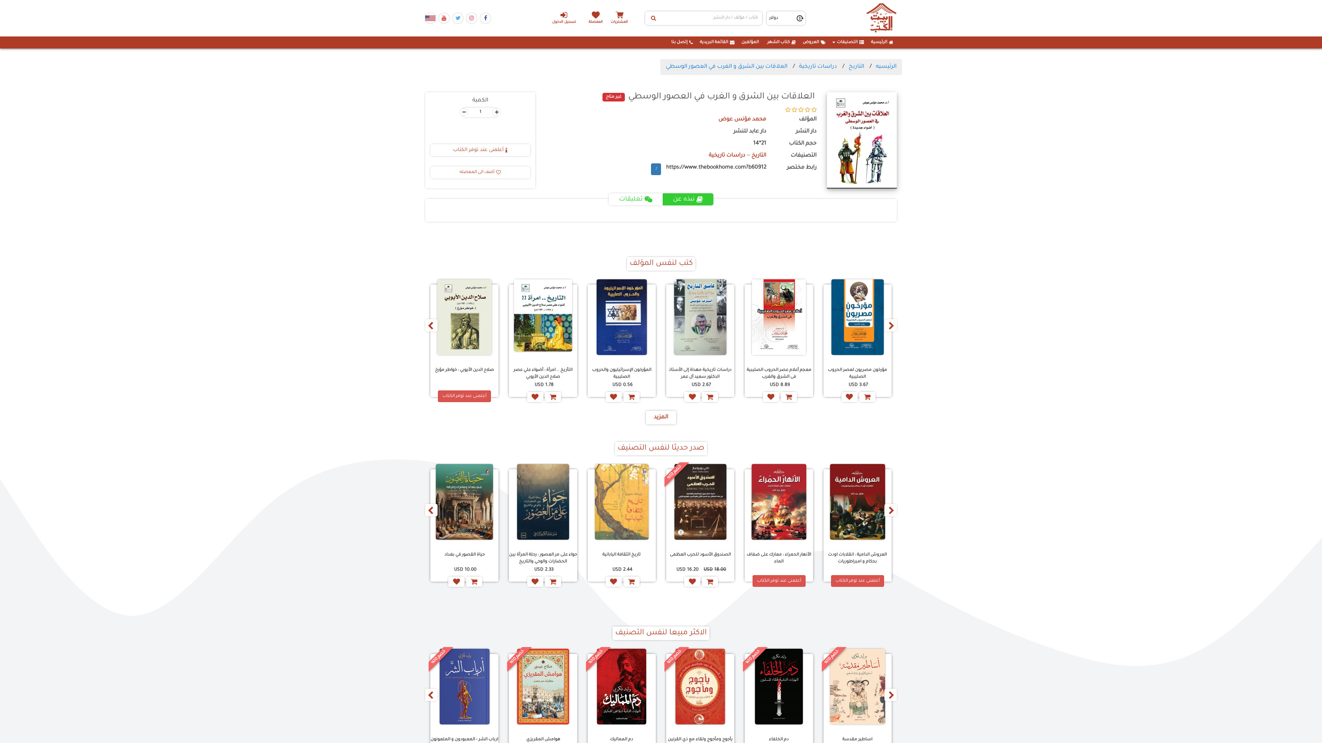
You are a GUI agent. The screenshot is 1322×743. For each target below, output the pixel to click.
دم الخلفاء (779, 739)
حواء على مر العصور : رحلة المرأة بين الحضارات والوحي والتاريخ (543, 558)
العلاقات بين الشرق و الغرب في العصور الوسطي (726, 67)
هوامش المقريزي (543, 739)
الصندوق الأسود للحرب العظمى (700, 554)
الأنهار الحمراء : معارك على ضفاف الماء (779, 558)
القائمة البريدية (714, 42)
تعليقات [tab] (631, 199)
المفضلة (596, 22)
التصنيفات (847, 42)
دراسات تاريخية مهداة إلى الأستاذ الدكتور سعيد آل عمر (700, 373)
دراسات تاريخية (818, 67)
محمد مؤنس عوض (742, 119)
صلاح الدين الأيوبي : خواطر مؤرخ (464, 370)
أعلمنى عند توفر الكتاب (478, 150)
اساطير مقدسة (857, 739)
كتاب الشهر (778, 42)
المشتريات (619, 22)
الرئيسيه (886, 67)
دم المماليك (621, 739)
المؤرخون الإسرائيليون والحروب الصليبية (621, 373)
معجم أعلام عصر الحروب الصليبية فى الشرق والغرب (779, 373)
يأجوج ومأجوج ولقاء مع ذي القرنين (700, 739)
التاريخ (856, 67)
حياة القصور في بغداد (464, 554)
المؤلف (808, 119)
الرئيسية (879, 42)
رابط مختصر (802, 168)
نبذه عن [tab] (684, 199)
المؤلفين (750, 42)
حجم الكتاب (803, 144)
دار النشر (806, 131)
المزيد (661, 417)
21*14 (759, 144)
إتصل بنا (679, 42)
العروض (811, 42)
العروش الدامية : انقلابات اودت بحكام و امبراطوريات (857, 558)
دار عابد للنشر (750, 131)
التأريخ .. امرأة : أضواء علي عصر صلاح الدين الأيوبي (543, 373)
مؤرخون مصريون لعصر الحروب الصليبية (857, 373)
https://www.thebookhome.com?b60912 (716, 168)
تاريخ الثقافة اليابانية (621, 554)
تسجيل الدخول (564, 22)
